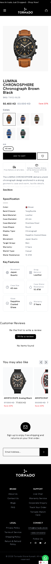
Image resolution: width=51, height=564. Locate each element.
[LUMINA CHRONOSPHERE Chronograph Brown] (37, 119)
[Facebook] (30, 542)
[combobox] (43, 562)
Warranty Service (38, 498)
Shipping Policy (13, 537)
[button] (46, 10)
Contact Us (13, 498)
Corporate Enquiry (38, 503)
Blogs (13, 503)
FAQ (13, 507)
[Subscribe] (44, 452)
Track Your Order (38, 507)
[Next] (46, 362)
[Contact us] (45, 558)
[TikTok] (45, 542)
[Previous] (41, 362)
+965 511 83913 (38, 533)
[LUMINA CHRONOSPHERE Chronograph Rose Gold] (23, 119)
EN (44, 562)
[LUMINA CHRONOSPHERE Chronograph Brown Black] (9, 119)
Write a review (25, 336)
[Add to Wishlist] (42, 156)
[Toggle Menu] (5, 10)
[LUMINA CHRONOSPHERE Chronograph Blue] (9, 134)
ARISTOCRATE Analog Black (18, 398)
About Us (12, 494)
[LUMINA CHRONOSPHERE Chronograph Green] (23, 134)
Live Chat (38, 494)
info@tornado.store (38, 528)
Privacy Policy (13, 528)
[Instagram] (35, 542)
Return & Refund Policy (13, 543)
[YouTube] (40, 542)
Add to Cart (19, 156)
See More (8, 189)
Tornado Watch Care (38, 513)
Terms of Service (13, 532)
